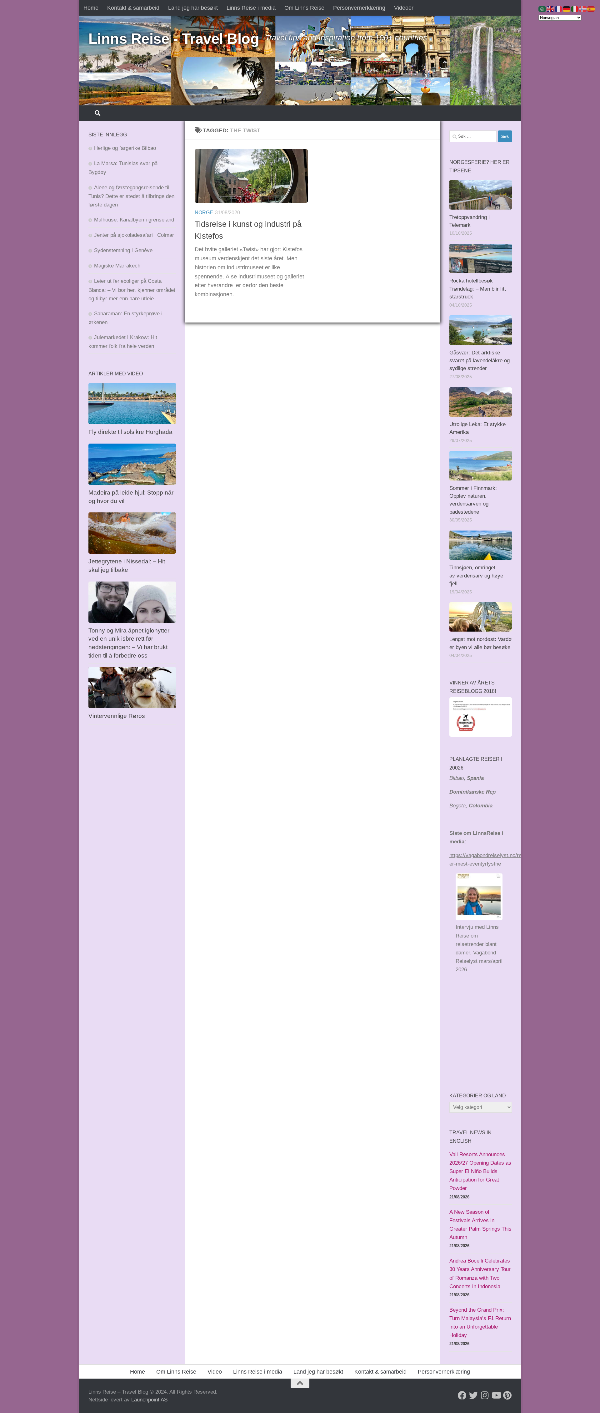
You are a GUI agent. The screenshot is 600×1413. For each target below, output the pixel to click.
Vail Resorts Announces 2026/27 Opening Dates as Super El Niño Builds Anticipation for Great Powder (480, 1171)
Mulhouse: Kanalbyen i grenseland (134, 220)
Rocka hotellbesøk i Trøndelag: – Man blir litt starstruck (477, 289)
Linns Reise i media (251, 8)
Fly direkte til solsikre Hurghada (131, 432)
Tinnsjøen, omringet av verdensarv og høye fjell (476, 576)
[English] (551, 9)
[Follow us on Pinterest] (507, 1395)
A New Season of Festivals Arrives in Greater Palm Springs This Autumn (480, 1224)
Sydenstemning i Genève (124, 250)
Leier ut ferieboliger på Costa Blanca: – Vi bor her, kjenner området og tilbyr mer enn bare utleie (131, 289)
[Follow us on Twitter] (473, 1395)
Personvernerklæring (359, 8)
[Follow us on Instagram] (484, 1395)
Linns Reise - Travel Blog (173, 38)
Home (90, 8)
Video (215, 1372)
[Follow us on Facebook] (462, 1395)
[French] (559, 9)
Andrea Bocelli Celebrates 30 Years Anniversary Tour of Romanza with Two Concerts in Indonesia (480, 1273)
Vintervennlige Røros (116, 716)
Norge (204, 212)
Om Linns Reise (304, 8)
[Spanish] (591, 9)
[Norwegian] (583, 9)
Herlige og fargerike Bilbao (125, 148)
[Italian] (575, 9)
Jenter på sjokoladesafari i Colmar (134, 235)
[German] (567, 9)
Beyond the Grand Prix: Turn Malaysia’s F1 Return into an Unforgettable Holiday (480, 1322)
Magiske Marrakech (117, 266)
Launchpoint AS (149, 1400)
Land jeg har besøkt (193, 8)
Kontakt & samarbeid (133, 8)
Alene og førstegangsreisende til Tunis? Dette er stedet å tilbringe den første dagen (131, 196)
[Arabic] (542, 9)
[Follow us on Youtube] (496, 1395)
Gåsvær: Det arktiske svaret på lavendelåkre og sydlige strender (479, 361)
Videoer (403, 8)
